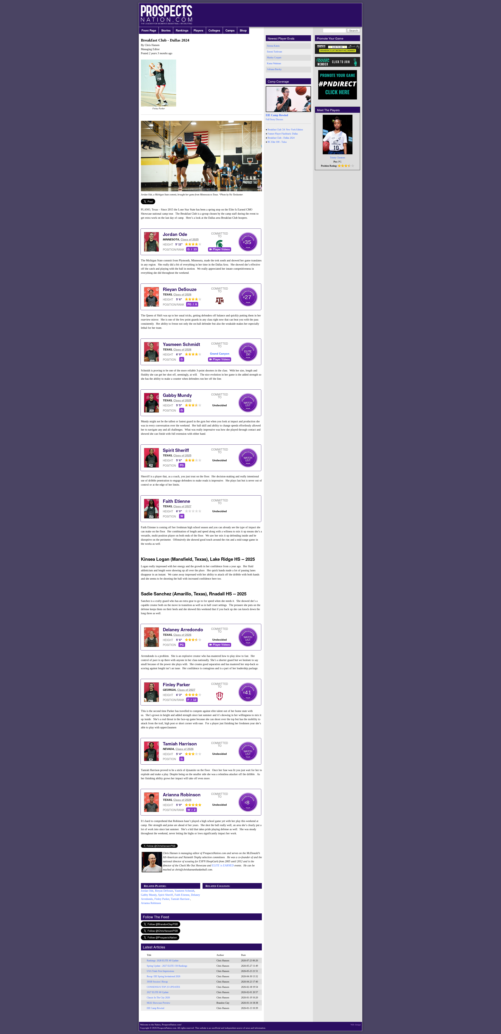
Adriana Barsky (274, 69)
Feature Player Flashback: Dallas (283, 133)
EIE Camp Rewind (155, 1008)
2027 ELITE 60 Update (158, 992)
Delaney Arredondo (183, 629)
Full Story (270, 119)
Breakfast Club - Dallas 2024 (281, 137)
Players (198, 30)
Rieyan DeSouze (179, 289)
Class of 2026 (182, 294)
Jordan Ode (175, 234)
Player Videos (221, 249)
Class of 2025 (190, 239)
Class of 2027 (182, 506)
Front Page (148, 30)
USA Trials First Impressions (160, 971)
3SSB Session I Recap (157, 981)
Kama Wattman (274, 63)
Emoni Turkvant (274, 51)
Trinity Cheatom (337, 157)
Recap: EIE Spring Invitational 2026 (163, 976)
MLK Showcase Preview (158, 1002)
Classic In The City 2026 (158, 997)
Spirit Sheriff (176, 450)
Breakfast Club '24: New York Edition (285, 129)
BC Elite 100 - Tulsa (277, 142)
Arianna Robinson (182, 794)
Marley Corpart (274, 57)
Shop (243, 30)
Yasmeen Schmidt (181, 344)
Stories (166, 30)
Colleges (214, 30)
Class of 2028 (182, 799)
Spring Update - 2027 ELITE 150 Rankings (167, 965)
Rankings (182, 30)
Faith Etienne (176, 501)
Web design (356, 1024)
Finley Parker (176, 684)
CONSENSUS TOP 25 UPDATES (163, 987)
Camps (230, 30)
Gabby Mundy (177, 395)
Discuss (279, 119)
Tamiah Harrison (180, 744)
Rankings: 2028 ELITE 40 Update (162, 960)
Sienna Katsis (273, 45)
